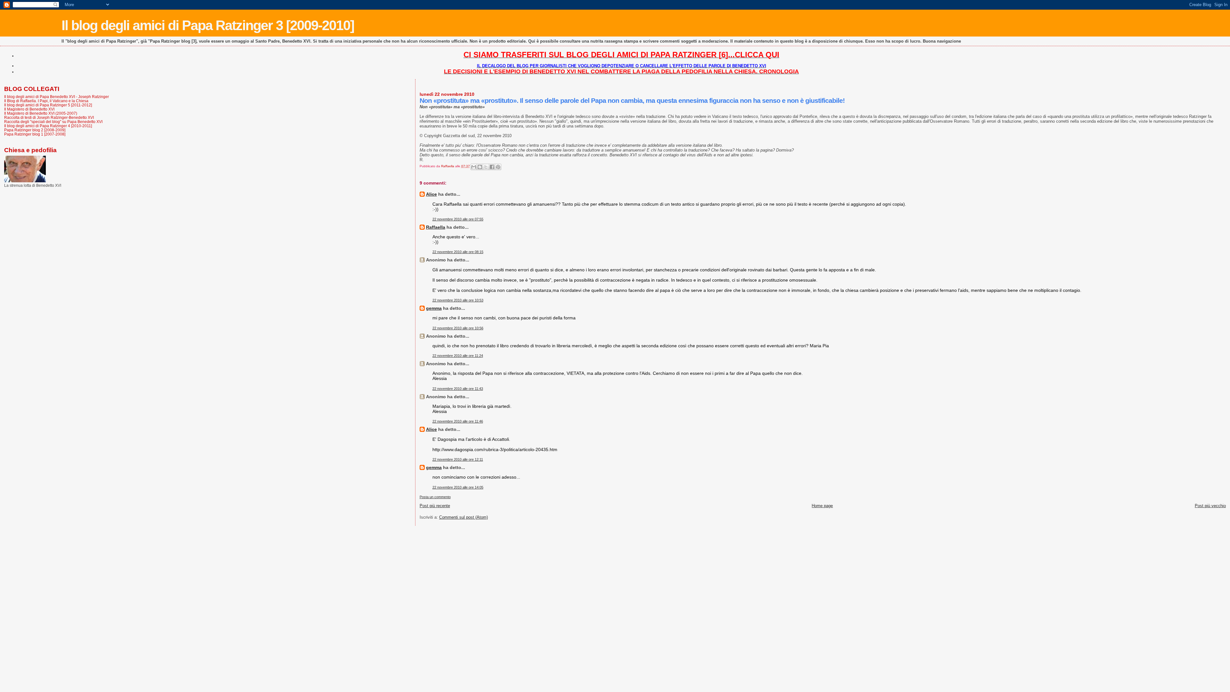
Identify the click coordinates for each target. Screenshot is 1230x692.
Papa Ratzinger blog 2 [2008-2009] (34, 130)
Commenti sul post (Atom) (463, 517)
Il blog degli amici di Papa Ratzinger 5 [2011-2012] (48, 105)
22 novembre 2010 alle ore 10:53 (457, 300)
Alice (431, 194)
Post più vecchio (1210, 505)
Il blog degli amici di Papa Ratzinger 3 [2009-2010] (208, 25)
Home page (822, 505)
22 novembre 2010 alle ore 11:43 (457, 389)
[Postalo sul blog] (480, 167)
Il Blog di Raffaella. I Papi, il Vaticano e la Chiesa (46, 101)
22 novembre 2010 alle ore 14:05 (457, 487)
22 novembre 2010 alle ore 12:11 (457, 459)
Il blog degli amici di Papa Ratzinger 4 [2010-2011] (48, 126)
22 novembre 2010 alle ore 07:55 (457, 219)
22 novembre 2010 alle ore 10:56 (457, 328)
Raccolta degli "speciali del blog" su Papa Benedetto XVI (53, 121)
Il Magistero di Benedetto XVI (29, 109)
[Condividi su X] (486, 167)
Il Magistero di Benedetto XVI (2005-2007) (40, 113)
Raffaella (435, 227)
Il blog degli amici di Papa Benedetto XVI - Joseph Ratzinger (56, 97)
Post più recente (435, 505)
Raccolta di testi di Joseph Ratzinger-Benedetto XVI (49, 117)
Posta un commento (435, 497)
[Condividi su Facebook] (492, 167)
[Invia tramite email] (474, 167)
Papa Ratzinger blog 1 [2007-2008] (34, 134)
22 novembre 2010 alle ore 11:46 (457, 421)
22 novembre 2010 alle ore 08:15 (457, 252)
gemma (434, 308)
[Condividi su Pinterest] (498, 167)
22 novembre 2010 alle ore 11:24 (457, 356)
